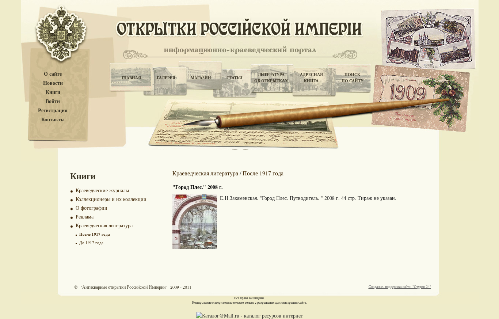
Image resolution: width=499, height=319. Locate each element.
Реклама (85, 216)
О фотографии (91, 207)
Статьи (234, 78)
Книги (53, 92)
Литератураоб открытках (271, 77)
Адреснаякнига (311, 77)
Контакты (53, 119)
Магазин (201, 78)
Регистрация (53, 110)
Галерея (166, 78)
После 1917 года (94, 234)
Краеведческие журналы (102, 190)
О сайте (53, 74)
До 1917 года (91, 242)
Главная (131, 78)
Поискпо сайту (352, 77)
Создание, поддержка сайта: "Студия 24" (400, 286)
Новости (53, 83)
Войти (53, 101)
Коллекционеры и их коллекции (111, 198)
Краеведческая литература (104, 225)
